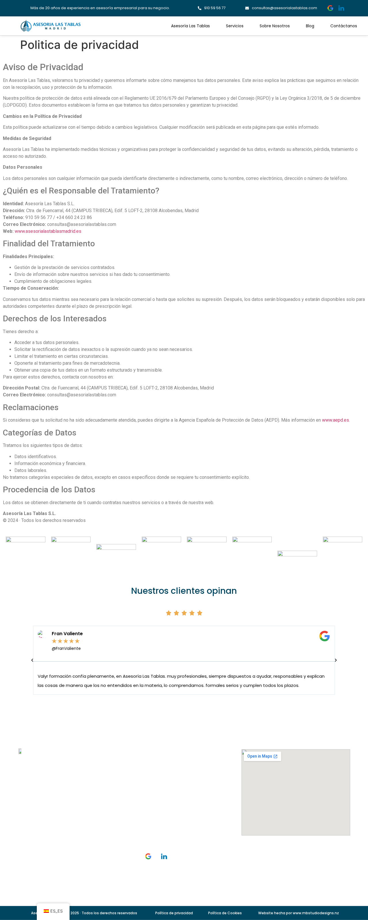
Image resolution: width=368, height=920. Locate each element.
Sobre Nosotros (275, 26)
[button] (32, 660)
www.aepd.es (335, 420)
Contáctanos (343, 26)
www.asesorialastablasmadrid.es (48, 231)
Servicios (235, 26)
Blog (310, 26)
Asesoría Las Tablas (190, 26)
